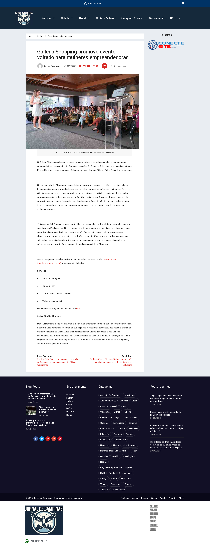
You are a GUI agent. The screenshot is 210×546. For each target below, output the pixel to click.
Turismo (70, 401)
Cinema (127, 412)
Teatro (103, 484)
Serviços (46, 18)
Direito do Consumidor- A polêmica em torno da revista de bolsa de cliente (42, 396)
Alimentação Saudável (110, 395)
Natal (135, 451)
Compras (104, 423)
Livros (116, 445)
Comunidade (118, 423)
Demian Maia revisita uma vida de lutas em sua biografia (165, 413)
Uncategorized (118, 490)
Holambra (104, 445)
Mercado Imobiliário (109, 451)
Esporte (70, 411)
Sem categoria (125, 473)
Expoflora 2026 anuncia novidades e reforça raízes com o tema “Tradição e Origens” (166, 428)
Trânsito (128, 484)
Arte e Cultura (106, 401)
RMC (173, 18)
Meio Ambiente (129, 445)
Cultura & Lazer (106, 18)
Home (30, 36)
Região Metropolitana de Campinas (116, 467)
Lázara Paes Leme (52, 66)
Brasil (82, 18)
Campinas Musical (132, 18)
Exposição (105, 440)
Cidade (65, 18)
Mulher (40, 36)
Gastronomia (156, 18)
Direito (122, 428)
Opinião (115, 456)
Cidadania (104, 412)
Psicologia (128, 456)
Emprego (118, 434)
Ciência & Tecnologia (109, 417)
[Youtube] (47, 438)
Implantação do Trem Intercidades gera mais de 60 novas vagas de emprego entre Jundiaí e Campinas (166, 445)
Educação (104, 434)
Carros (124, 406)
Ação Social (122, 401)
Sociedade (126, 478)
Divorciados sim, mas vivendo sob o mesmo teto (47, 410)
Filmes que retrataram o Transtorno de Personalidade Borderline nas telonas (40, 423)
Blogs (69, 415)
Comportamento (131, 417)
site (78, 308)
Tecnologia (115, 484)
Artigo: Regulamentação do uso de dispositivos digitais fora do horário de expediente (166, 398)
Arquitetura (130, 395)
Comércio (133, 423)
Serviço (103, 478)
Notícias (70, 394)
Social (69, 404)
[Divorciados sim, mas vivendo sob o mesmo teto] (31, 410)
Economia (133, 428)
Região (103, 462)
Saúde (69, 408)
